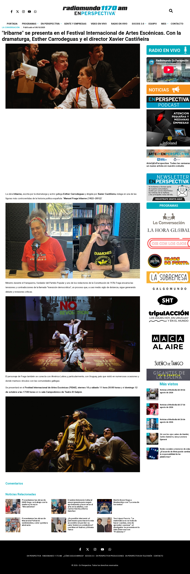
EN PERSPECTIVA (34, 556)
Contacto (177, 23)
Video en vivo (99, 23)
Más (163, 23)
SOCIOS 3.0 (89, 556)
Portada (12, 23)
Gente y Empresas (75, 23)
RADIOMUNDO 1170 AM (52, 556)
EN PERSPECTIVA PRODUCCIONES (110, 556)
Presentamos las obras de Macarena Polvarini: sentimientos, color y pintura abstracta (35, 521)
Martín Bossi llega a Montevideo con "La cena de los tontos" (126, 502)
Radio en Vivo (119, 23)
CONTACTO (158, 556)
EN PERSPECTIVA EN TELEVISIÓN (138, 556)
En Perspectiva (50, 23)
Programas (29, 23)
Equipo (153, 23)
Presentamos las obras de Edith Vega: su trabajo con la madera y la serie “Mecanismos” (34, 503)
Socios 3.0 (138, 23)
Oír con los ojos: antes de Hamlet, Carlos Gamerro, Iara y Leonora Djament (174, 437)
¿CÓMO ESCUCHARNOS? (73, 556)
